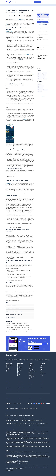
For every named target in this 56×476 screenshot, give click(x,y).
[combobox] (22, 12)
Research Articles (23, 329)
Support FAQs (19, 403)
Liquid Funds (20, 425)
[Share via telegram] (9, 16)
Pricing (35, 4)
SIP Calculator (30, 366)
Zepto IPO (41, 386)
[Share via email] (24, 16)
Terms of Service (24, 463)
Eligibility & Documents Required (21, 387)
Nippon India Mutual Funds (44, 423)
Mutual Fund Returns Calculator (32, 376)
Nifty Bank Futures (16, 415)
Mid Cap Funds (38, 425)
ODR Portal (7, 468)
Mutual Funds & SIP (14, 4)
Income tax (41, 374)
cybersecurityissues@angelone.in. (27, 460)
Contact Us (7, 367)
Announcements (30, 383)
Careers (7, 371)
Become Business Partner (20, 382)
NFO (17, 368)
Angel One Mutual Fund (15, 423)
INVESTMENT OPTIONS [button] (20, 363)
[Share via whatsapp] (12, 16)
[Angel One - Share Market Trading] (9, 2)
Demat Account (8, 323)
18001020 (15, 403)
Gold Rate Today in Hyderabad (36, 418)
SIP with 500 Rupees (19, 367)
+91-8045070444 (18, 460)
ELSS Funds (16, 425)
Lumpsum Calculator (31, 367)
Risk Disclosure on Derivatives (13, 468)
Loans (19, 331)
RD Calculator (30, 373)
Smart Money (7, 383)
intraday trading (21, 19)
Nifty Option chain (11, 417)
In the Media (7, 368)
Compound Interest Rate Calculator (33, 371)
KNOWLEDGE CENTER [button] (42, 363)
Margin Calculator (31, 365)
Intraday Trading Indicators (41, 60)
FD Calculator (30, 372)
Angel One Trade (16, 408)
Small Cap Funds (25, 425)
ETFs (6, 20)
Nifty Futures (11, 415)
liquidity (27, 54)
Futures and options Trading (9, 327)
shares (7, 24)
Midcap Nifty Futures (22, 415)
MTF (26, 331)
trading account (27, 182)
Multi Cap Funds (42, 425)
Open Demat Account (37, 1)
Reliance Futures (27, 415)
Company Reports (8, 387)
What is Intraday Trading (41, 58)
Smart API (23, 331)
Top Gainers (30, 387)
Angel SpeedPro (21, 408)
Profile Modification (14, 331)
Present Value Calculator (31, 374)
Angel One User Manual (19, 323)
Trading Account (25, 323)
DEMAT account (8, 183)
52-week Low (30, 386)
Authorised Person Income (20, 386)
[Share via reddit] (22, 16)
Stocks (18, 364)
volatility (10, 120)
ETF (17, 372)
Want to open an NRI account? (43, 24)
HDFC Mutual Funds (31, 423)
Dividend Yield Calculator (31, 369)
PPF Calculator (30, 377)
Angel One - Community (9, 388)
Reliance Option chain (32, 417)
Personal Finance (8, 331)
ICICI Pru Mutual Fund (38, 423)
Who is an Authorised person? (20, 384)
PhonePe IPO (41, 387)
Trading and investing (9, 31)
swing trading (28, 264)
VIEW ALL (43, 96)
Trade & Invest (8, 4)
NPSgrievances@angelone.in (9, 459)
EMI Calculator (30, 378)
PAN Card (13, 329)
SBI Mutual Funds (21, 423)
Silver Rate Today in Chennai (31, 420)
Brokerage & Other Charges (9, 365)
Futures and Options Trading (43, 373)
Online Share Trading (8, 325)
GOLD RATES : (7, 418)
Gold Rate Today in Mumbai (13, 418)
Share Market (20, 325)
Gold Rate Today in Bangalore (44, 418)
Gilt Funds (33, 425)
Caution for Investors (20, 468)
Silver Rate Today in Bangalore (23, 420)
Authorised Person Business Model (21, 388)
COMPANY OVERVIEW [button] (9, 363)
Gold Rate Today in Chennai (28, 418)
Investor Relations (8, 369)
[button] (20, 305)
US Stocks (18, 371)
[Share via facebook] (17, 16)
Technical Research (8, 386)
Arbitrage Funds (30, 425)
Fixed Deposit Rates (35, 408)
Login (44, 1)
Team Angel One (18, 12)
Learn (19, 4)
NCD (17, 375)
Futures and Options (19, 370)
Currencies (18, 373)
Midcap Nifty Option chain (25, 417)
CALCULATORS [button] (30, 363)
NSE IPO (41, 382)
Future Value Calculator (31, 370)
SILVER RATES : (8, 420)
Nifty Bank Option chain (18, 417)
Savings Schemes (8, 329)
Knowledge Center (8, 382)
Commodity (18, 374)
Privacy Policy (19, 463)
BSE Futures (32, 415)
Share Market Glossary (31, 384)
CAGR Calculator (30, 368)
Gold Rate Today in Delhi (21, 418)
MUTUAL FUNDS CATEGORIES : (10, 425)
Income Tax (29, 327)
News (22, 4)
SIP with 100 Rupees (19, 366)
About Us (7, 366)
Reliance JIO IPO (41, 383)
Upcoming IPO (19, 369)
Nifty (21, 59)
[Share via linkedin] (19, 16)
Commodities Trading (17, 327)
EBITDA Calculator (31, 375)
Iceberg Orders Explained (41, 37)
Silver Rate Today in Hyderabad (14, 420)
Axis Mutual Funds (26, 423)
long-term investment (28, 33)
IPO (23, 325)
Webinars (7, 370)
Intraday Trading (15, 325)
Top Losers (30, 388)
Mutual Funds (13, 323)
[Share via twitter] (14, 16)
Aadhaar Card (18, 329)
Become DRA (18, 383)
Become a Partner (30, 4)
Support (39, 4)
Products (25, 4)
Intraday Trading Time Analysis (41, 49)
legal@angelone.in (25, 461)
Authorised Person (24, 327)
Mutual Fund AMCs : (8, 423)
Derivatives (27, 325)
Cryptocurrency (29, 329)
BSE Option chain (37, 417)
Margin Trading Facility (26, 408)
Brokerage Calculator (31, 364)
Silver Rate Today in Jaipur (39, 420)
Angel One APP (12, 408)
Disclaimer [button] (7, 450)
